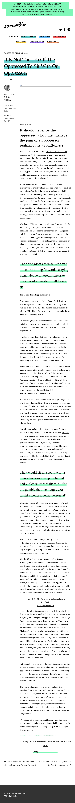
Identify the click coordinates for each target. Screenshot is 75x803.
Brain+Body (44, 36)
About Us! (13, 36)
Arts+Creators (37, 42)
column (65, 432)
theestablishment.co (45, 602)
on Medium (48, 14)
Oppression (9, 118)
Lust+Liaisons (59, 36)
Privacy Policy (10, 796)
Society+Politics (28, 36)
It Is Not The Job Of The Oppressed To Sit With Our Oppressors (55, 763)
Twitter (60, 30)
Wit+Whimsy (21, 42)
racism (7, 121)
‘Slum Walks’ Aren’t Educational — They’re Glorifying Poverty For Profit (20, 763)
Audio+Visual (53, 42)
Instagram (69, 30)
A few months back (28, 301)
